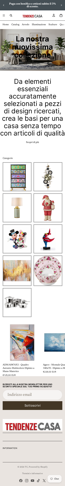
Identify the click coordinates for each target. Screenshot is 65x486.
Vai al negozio (33, 63)
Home (5, 25)
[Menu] (4, 15)
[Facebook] (21, 481)
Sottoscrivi (32, 405)
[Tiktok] (38, 481)
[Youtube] (32, 481)
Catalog (15, 25)
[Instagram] (27, 481)
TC (26, 467)
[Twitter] (44, 481)
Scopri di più (32, 142)
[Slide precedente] (3, 5)
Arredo (25, 25)
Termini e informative (32, 474)
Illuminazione (39, 25)
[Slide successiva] (61, 5)
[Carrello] (61, 15)
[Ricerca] (11, 15)
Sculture (52, 25)
